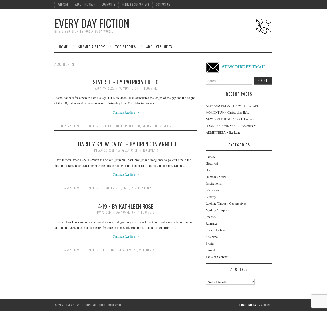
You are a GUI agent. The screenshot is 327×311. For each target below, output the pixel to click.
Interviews (212, 190)
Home (63, 47)
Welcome (63, 4)
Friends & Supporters (135, 4)
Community (108, 4)
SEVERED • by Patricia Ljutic (126, 82)
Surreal (210, 250)
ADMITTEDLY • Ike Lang (223, 132)
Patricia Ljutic (149, 126)
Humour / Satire (216, 177)
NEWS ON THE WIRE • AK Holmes (230, 119)
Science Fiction (215, 230)
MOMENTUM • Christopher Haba (227, 112)
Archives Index (159, 47)
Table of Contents (217, 257)
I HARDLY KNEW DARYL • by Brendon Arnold (125, 144)
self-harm (165, 126)
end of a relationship (114, 126)
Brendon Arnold (111, 188)
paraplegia (134, 126)
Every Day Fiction (91, 23)
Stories (74, 126)
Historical (212, 163)
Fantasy (210, 156)
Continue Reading (126, 112)
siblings (146, 188)
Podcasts (211, 217)
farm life (136, 188)
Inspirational (214, 183)
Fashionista (247, 305)
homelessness (117, 250)
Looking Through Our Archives (226, 203)
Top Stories (125, 47)
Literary (64, 188)
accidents (94, 126)
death (126, 188)
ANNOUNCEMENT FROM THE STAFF (232, 106)
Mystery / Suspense (218, 210)
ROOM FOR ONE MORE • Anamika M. (231, 126)
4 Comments (150, 88)
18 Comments (150, 150)
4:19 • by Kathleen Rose (125, 206)
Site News (212, 237)
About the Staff (85, 4)
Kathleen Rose (147, 250)
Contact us (163, 4)
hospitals (131, 250)
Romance (211, 223)
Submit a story (91, 47)
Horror (64, 126)
